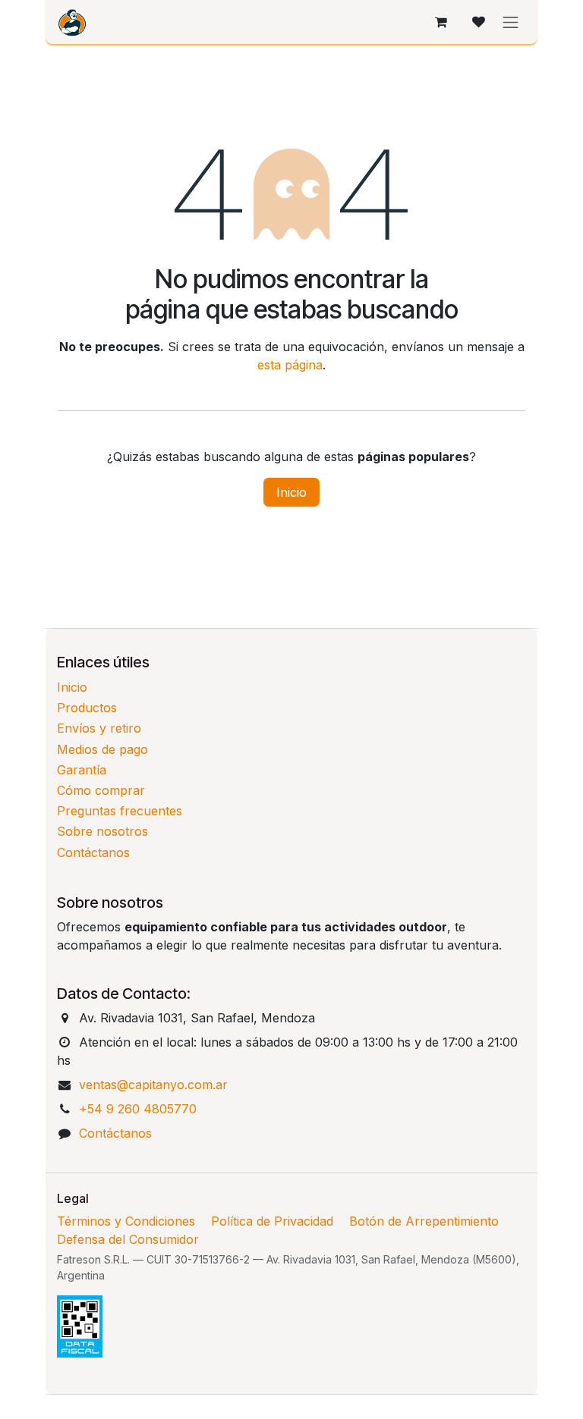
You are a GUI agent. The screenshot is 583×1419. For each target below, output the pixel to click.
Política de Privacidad (272, 1221)
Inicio (291, 492)
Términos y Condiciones (126, 1221)
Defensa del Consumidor (128, 1239)
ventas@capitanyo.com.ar (153, 1084)
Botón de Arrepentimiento (424, 1221)
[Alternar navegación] (511, 22)
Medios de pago (102, 749)
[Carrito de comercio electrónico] (441, 22)
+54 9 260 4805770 (138, 1108)
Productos (87, 707)
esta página (290, 364)
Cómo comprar (101, 790)
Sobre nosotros (102, 831)
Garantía (81, 769)
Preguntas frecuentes (119, 810)
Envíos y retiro (99, 728)
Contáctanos (93, 852)
